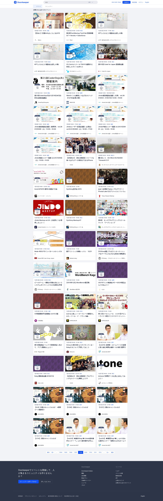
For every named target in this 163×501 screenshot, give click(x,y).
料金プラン (84, 478)
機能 (83, 473)
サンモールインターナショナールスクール (113, 164)
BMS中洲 (72, 102)
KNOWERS (41, 414)
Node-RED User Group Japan (46, 258)
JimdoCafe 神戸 (106, 351)
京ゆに (39, 40)
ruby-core (40, 383)
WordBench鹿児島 (75, 289)
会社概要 (84, 475)
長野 (48, 404)
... (56, 452)
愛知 (48, 93)
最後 (112, 452)
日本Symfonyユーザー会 (76, 196)
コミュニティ (48, 6)
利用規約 (20, 496)
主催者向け (126, 2)
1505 (65, 452)
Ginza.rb (72, 351)
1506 (70, 452)
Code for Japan (106, 71)
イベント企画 (119, 473)
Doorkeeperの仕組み (87, 471)
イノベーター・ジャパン (44, 196)
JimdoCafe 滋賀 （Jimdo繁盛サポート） (113, 102)
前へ (53, 452)
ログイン (141, 2)
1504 (60, 452)
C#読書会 (40, 320)
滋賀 (48, 124)
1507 (75, 452)
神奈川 (112, 155)
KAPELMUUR (73, 320)
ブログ (83, 485)
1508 (80, 452)
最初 (48, 452)
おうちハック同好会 (107, 383)
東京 (81, 30)
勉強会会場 (119, 475)
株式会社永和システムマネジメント (111, 40)
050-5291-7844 (116, 2)
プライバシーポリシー (31, 496)
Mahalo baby (73, 258)
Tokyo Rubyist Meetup (108, 196)
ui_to (103, 289)
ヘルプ (117, 471)
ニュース (84, 482)
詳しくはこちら (46, 481)
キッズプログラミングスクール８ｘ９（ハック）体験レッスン (114, 227)
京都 (48, 30)
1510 (90, 452)
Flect (71, 40)
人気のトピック (120, 480)
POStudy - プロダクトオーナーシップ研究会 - (114, 258)
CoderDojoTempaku (43, 102)
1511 (95, 452)
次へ (108, 452)
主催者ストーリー (86, 480)
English (147, 2)
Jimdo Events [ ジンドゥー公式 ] (47, 227)
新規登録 (134, 2)
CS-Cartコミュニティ (75, 71)
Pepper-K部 (41, 351)
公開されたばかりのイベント (123, 482)
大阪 (49, 311)
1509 (85, 452)
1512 (100, 452)
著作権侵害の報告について (55, 496)
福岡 (81, 93)
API (116, 478)
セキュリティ (42, 496)
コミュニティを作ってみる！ (28, 481)
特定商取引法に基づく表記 (71, 496)
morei (71, 164)
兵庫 (113, 217)
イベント (38, 6)
